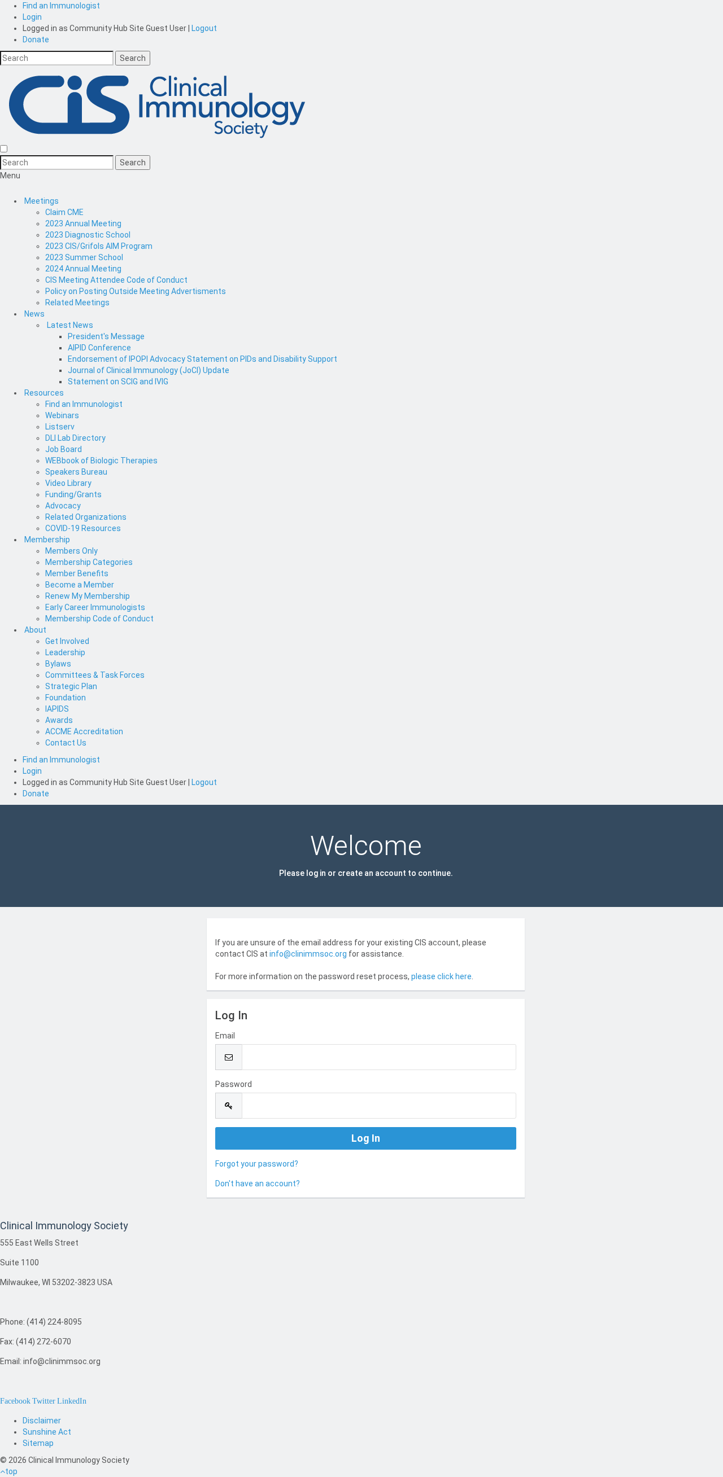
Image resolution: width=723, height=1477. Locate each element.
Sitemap (38, 1443)
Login (32, 16)
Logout (204, 28)
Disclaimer (42, 1420)
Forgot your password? (256, 1163)
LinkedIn (71, 1401)
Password (233, 1084)
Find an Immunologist (61, 5)
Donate (36, 39)
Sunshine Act (47, 1431)
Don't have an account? (257, 1183)
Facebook (15, 1401)
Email (225, 1035)
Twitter (43, 1401)
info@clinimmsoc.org (308, 953)
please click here (441, 976)
